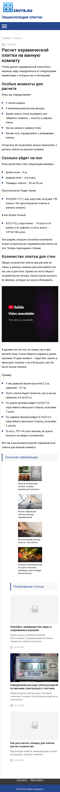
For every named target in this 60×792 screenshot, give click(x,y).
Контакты (22, 780)
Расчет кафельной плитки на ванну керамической (27, 514)
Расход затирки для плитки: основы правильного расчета (28, 486)
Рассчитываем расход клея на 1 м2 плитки (29, 541)
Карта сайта (36, 780)
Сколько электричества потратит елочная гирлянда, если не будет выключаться (30, 568)
